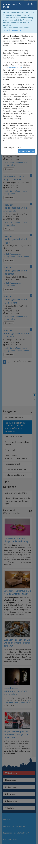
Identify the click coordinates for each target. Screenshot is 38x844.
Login (19, 148)
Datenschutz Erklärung (12, 30)
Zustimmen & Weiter (26, 151)
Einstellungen (9, 148)
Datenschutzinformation (12, 67)
